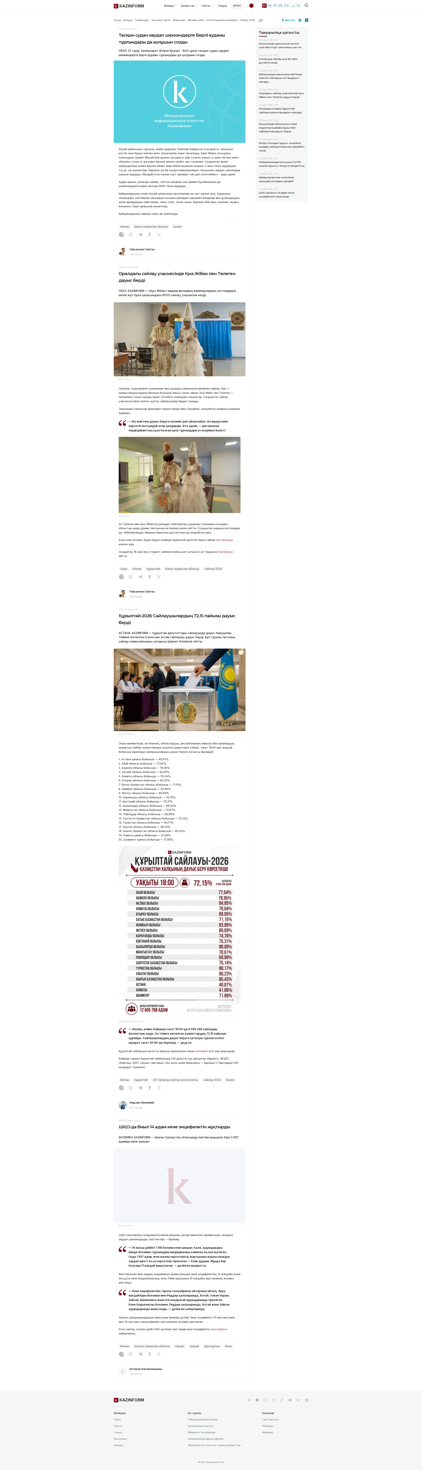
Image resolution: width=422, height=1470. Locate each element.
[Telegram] (140, 234)
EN (280, 5)
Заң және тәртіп (160, 20)
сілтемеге (201, 1051)
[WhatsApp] (130, 234)
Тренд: (117, 20)
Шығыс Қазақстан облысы (152, 1354)
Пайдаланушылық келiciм (202, 1427)
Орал (123, 568)
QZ (270, 5)
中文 (286, 5)
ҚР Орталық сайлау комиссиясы (175, 1079)
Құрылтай (153, 568)
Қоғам (177, 226)
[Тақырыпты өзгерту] (253, 5)
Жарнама (267, 1440)
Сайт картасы (270, 1427)
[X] (159, 234)
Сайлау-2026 (247, 20)
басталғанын (224, 540)
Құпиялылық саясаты (200, 1434)
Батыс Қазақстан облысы (151, 226)
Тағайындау (142, 20)
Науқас (179, 1354)
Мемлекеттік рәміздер (202, 1440)
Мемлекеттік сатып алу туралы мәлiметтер (214, 1453)
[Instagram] (121, 234)
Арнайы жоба (196, 20)
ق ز (293, 5)
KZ (264, 5)
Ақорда (127, 20)
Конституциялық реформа (221, 20)
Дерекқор (179, 20)
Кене (228, 1354)
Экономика (120, 1447)
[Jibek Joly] (289, 20)
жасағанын (225, 551)
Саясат (118, 1434)
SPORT (237, 5)
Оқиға (117, 1427)
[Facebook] (149, 234)
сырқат (194, 1354)
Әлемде (118, 1453)
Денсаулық (212, 1354)
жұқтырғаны (219, 1337)
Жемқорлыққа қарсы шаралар (206, 1447)
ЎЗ (298, 5)
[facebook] (273, 1408)
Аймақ (124, 226)
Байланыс (267, 1434)
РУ (275, 5)
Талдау (222, 5)
